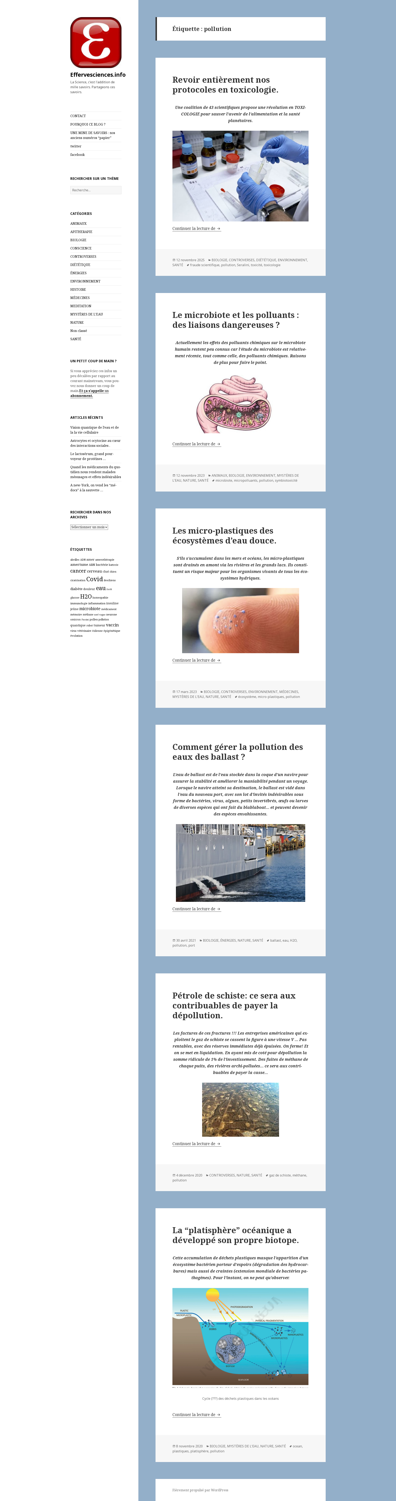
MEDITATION (80, 306)
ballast (275, 940)
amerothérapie (104, 559)
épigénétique (112, 631)
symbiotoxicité (286, 480)
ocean (297, 1446)
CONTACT (78, 116)
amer (90, 559)
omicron (75, 619)
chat (106, 571)
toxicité (256, 265)
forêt (109, 589)
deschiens (110, 580)
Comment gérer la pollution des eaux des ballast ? (237, 751)
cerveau (94, 571)
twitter (75, 146)
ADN (83, 559)
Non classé (78, 330)
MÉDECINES (80, 297)
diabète (76, 588)
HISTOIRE (78, 289)
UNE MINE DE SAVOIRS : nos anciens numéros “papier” (92, 135)
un (106, 390)
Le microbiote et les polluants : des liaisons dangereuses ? (235, 319)
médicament (109, 609)
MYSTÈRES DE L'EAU (86, 314)
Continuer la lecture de (196, 228)
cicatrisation (77, 580)
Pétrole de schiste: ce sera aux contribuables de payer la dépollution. (234, 1005)
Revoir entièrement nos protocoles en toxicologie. (225, 84)
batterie (113, 565)
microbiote (89, 608)
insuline (112, 603)
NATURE (77, 322)
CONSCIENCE (81, 248)
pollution (104, 619)
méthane (88, 614)
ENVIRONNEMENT (85, 281)
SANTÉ (75, 339)
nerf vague (99, 614)
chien (113, 571)
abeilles (74, 559)
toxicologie (272, 265)
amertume (79, 564)
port (191, 945)
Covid (94, 579)
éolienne (97, 631)
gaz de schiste (280, 1175)
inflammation (96, 603)
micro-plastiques (271, 696)
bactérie (102, 564)
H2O (86, 596)
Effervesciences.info (98, 74)
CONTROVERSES (83, 256)
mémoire (76, 614)
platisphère (199, 1451)
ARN (92, 565)
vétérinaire (84, 631)
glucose (74, 597)
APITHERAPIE (81, 231)
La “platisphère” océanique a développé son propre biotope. (235, 1235)
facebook (77, 154)
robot (89, 625)
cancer (78, 570)
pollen (94, 619)
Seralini (243, 265)
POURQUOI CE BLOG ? (87, 124)
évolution (76, 636)
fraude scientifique (204, 265)
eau (101, 588)
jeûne (74, 609)
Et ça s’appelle (91, 390)
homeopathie (100, 597)
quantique (78, 625)
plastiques (180, 1451)
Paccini (85, 619)
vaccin (112, 625)
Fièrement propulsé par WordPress (200, 1490)
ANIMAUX (78, 223)
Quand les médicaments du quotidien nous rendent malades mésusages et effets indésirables (95, 472)
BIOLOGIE (78, 240)
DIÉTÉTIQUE (80, 264)
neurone (111, 614)
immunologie (78, 603)
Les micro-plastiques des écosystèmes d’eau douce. (224, 535)
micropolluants (245, 480)
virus (73, 631)
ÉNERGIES (78, 273)
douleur (89, 589)
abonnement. (81, 395)
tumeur (99, 625)
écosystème (247, 696)
